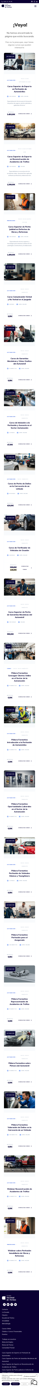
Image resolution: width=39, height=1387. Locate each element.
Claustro (4, 1315)
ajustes (17, 1380)
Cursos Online (6, 1329)
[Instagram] (11, 1304)
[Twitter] (8, 1304)
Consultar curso (24, 113)
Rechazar (15, 1384)
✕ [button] (36, 1374)
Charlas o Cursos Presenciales (12, 1331)
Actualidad (5, 1321)
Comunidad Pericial (8, 1348)
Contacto (5, 1309)
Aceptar (6, 1384)
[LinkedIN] (15, 1304)
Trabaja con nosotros (9, 1339)
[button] (34, 1382)
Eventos (4, 1334)
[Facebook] (4, 1304)
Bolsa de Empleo (7, 1342)
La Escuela (5, 1312)
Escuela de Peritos (8, 1318)
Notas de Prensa (7, 1345)
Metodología (6, 1323)
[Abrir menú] (35, 6)
